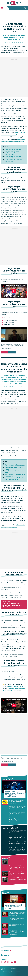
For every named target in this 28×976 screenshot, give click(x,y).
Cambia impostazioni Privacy (8, 972)
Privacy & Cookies (15, 971)
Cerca (22, 8)
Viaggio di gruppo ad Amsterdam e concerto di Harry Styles (12, 605)
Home (2, 360)
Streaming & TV (8, 360)
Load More (14, 772)
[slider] (12, 340)
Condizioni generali (5, 971)
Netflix (12, 352)
